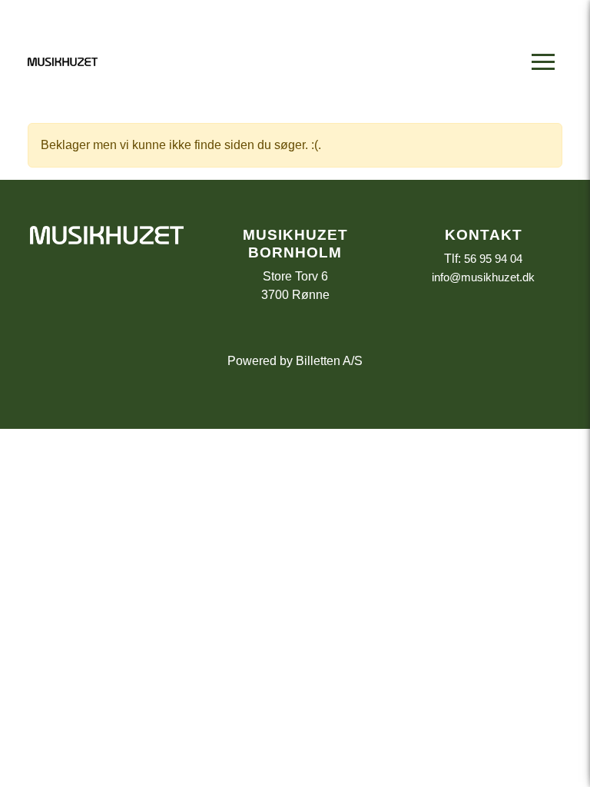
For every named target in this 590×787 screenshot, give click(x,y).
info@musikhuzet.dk (483, 277)
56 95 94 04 (493, 258)
